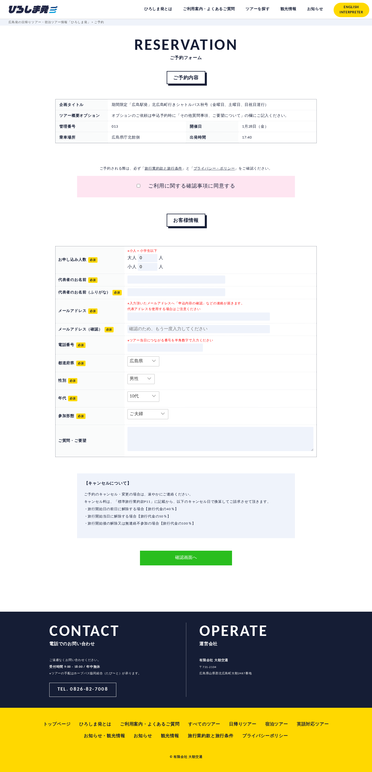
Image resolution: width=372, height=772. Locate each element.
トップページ (57, 724)
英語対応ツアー (313, 724)
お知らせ (143, 736)
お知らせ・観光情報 (104, 736)
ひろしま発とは (95, 724)
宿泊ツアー (276, 724)
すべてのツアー (204, 724)
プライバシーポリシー (265, 736)
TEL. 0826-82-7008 (82, 689)
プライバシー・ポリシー (214, 168)
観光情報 (170, 736)
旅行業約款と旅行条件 (163, 168)
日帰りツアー (243, 724)
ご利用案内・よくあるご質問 (149, 724)
